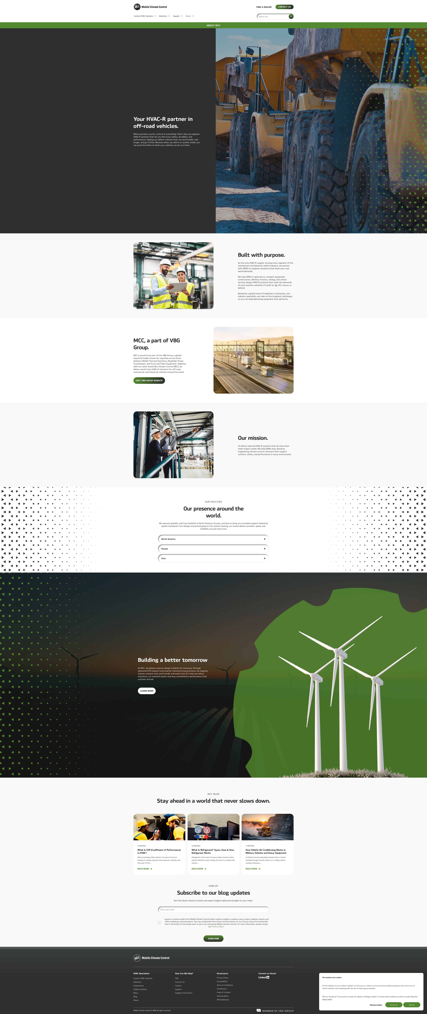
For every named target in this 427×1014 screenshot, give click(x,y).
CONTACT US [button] (284, 6)
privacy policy (327, 999)
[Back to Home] (146, 7)
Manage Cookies (376, 1005)
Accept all (394, 1005)
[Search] (291, 16)
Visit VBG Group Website (149, 380)
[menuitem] (143, 16)
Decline (412, 1005)
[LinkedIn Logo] (276, 977)
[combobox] (275, 16)
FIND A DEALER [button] (264, 6)
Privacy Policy (217, 926)
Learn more (148, 691)
